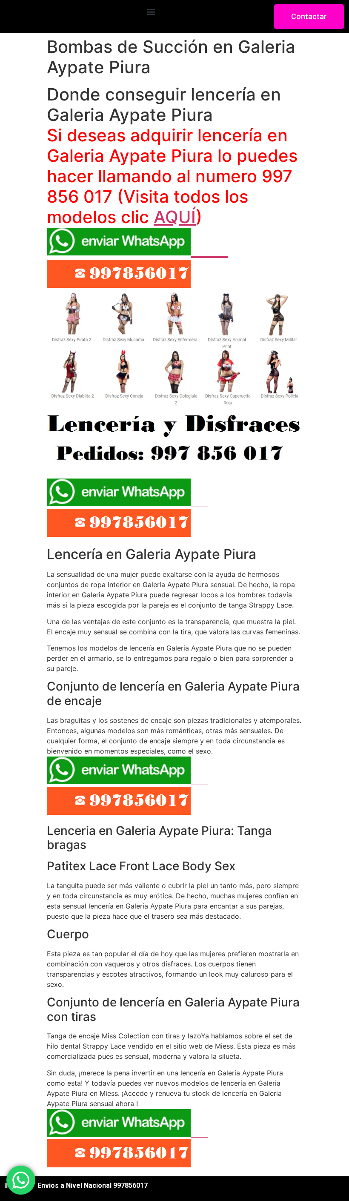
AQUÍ (175, 216)
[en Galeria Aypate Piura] (174, 460)
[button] (151, 11)
